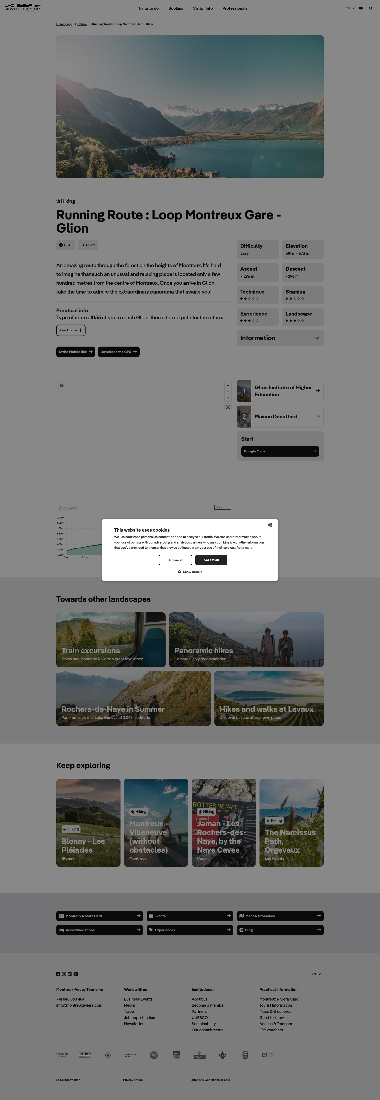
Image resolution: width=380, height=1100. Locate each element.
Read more (244, 547)
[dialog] (190, 550)
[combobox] (270, 525)
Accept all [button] (211, 560)
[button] (190, 572)
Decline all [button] (175, 560)
